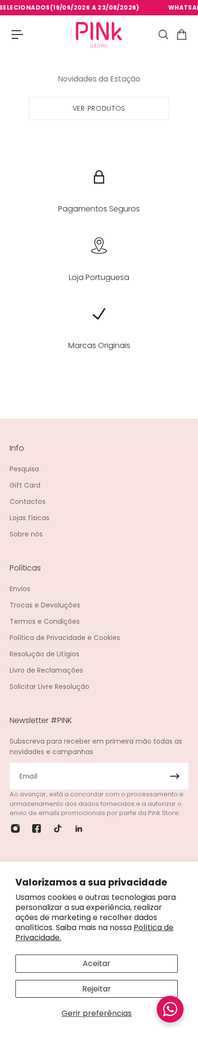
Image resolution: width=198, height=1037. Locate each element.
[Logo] (99, 34)
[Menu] (17, 34)
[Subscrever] (174, 776)
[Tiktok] (57, 828)
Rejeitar (96, 988)
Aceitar (97, 963)
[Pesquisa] (163, 34)
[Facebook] (36, 828)
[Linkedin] (78, 828)
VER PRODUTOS (99, 108)
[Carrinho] (181, 34)
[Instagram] (15, 828)
